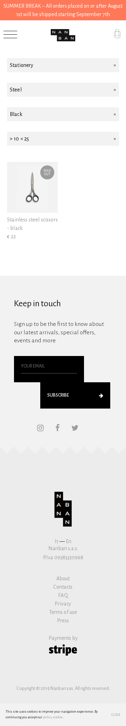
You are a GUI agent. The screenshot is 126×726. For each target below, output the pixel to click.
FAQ (63, 595)
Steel (16, 90)
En (68, 541)
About (63, 578)
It (56, 541)
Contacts (62, 587)
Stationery (22, 65)
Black (16, 114)
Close (116, 715)
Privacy (63, 604)
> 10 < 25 (19, 139)
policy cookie (53, 717)
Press (63, 620)
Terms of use (63, 612)
